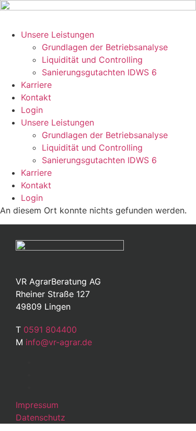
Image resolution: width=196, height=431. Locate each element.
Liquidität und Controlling (92, 59)
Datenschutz (40, 417)
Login (32, 110)
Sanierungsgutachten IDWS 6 (99, 72)
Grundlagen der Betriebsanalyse (105, 47)
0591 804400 (50, 329)
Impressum (37, 405)
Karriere (36, 85)
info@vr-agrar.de (59, 342)
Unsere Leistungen (57, 34)
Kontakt (36, 97)
